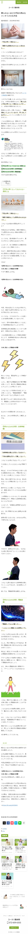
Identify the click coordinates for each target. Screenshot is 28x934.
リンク (23, 915)
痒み (4, 831)
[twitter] (4, 823)
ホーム (5, 915)
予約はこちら (13, 927)
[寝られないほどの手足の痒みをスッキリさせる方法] (16, 823)
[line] (19, 823)
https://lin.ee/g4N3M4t (10, 805)
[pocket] (12, 823)
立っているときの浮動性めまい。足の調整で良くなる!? (7, 882)
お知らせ (10, 915)
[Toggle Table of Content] (7, 183)
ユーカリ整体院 (14, 7)
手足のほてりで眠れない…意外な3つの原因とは (7, 848)
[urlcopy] (23, 823)
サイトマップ (17, 915)
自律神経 (5, 828)
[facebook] (8, 823)
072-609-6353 (14, 923)
